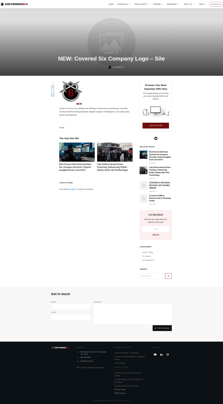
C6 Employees (148, 260)
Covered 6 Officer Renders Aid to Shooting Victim (160, 198)
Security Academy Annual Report (127, 386)
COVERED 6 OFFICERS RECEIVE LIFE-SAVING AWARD (159, 185)
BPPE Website (120, 393)
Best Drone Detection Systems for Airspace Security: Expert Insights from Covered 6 (77, 158)
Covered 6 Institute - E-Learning (126, 353)
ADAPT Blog (147, 252)
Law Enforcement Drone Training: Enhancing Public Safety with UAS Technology (115, 158)
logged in (74, 189)
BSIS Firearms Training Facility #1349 (90, 368)
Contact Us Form (86, 361)
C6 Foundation (120, 363)
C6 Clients (146, 256)
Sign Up (155, 235)
